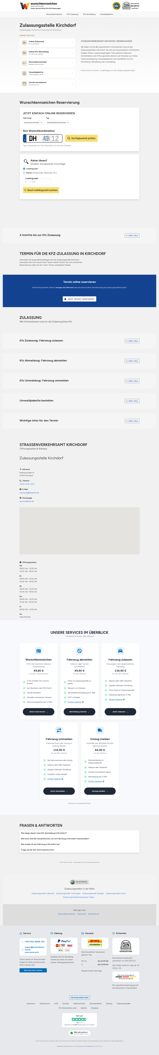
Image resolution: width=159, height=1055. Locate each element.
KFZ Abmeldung (89, 14)
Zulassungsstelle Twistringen (68, 893)
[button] (79, 833)
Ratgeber (94, 1008)
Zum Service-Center (33, 970)
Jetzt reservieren (38, 711)
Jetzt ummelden (59, 791)
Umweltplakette (106, 14)
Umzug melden (100, 791)
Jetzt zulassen (120, 711)
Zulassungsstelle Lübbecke (43, 893)
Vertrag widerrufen (79, 997)
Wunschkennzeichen (54, 14)
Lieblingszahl (31, 178)
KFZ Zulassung (72, 14)
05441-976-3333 (27, 484)
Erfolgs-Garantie (74, 702)
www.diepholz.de (27, 501)
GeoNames (90, 1046)
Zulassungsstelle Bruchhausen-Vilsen (78, 897)
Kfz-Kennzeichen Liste (67, 1008)
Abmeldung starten (79, 711)
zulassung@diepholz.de (29, 493)
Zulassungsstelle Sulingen (93, 893)
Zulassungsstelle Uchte (116, 893)
